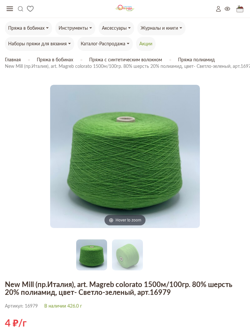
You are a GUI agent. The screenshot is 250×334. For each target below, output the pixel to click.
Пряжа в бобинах (55, 60)
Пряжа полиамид (196, 60)
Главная (13, 60)
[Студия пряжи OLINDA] (125, 9)
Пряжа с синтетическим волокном (125, 60)
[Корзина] (239, 9)
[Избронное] (30, 9)
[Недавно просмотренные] (230, 9)
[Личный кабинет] (220, 9)
